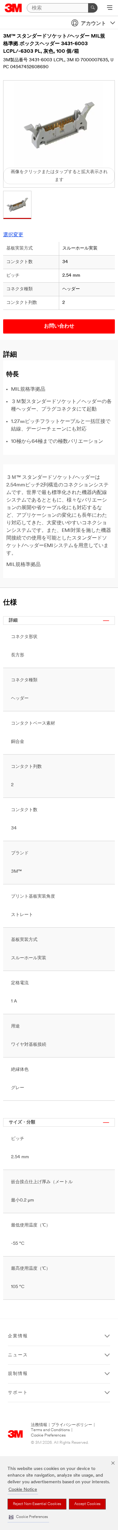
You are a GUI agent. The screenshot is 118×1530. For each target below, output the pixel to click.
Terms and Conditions (50, 1430)
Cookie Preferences (48, 1435)
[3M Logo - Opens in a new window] (13, 8)
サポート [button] (18, 1392)
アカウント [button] (93, 23)
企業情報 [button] (18, 1336)
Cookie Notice (22, 1489)
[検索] (93, 8)
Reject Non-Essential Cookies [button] (37, 1504)
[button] (28, 1517)
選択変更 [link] (13, 235)
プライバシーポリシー (71, 1425)
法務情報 (39, 1425)
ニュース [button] (18, 1355)
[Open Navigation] (109, 8)
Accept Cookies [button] (87, 1504)
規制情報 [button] (18, 1373)
